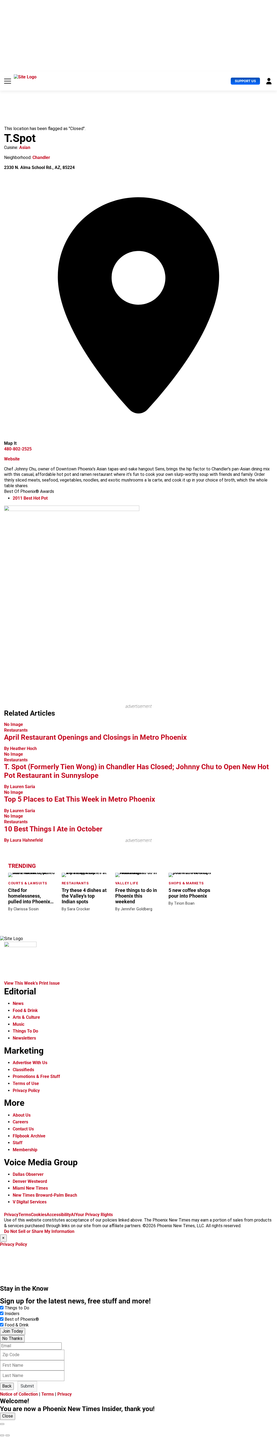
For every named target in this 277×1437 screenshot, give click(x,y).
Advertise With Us (30, 1062)
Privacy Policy (26, 1090)
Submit (27, 1386)
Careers (20, 1121)
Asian (24, 147)
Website (12, 459)
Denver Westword (30, 1181)
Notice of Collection (19, 1394)
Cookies (39, 1214)
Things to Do (17, 1307)
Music (18, 1024)
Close (7, 1416)
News (18, 1003)
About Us (22, 1115)
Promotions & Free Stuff (36, 1076)
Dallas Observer (28, 1174)
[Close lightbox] (2, 1424)
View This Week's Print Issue (32, 983)
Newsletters (24, 1038)
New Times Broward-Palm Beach (45, 1195)
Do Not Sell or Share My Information (39, 1231)
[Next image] (7, 1435)
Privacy (11, 1214)
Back (7, 1386)
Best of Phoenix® (22, 1319)
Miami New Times (30, 1188)
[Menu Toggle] (7, 81)
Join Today (12, 1331)
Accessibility (59, 1214)
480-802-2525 (18, 449)
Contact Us (23, 1128)
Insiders (12, 1313)
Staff (17, 1142)
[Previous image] (2, 1435)
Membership (25, 1149)
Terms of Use (26, 1083)
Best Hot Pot (30, 498)
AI (73, 1214)
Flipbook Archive (29, 1136)
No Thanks (12, 1338)
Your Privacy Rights (94, 1214)
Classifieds (23, 1069)
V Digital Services (30, 1201)
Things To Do (25, 1031)
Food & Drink (25, 1010)
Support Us (245, 81)
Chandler (41, 157)
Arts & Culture (26, 1017)
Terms (24, 1214)
